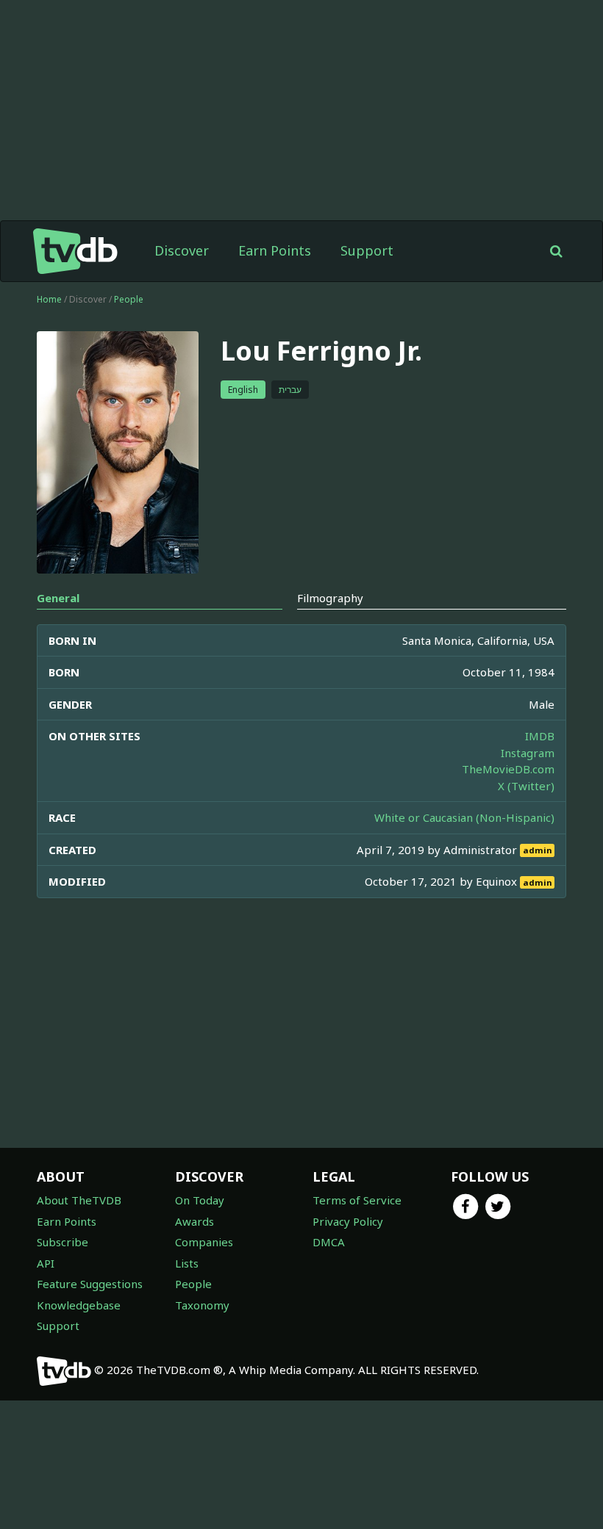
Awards (194, 1221)
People (128, 299)
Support (366, 250)
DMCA (329, 1242)
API (45, 1263)
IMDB (539, 736)
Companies (204, 1242)
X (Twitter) (526, 785)
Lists (187, 1263)
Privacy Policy (348, 1221)
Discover (181, 250)
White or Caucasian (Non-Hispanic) (464, 817)
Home (49, 299)
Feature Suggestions (90, 1283)
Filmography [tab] (330, 597)
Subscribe (62, 1242)
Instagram (527, 752)
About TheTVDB (79, 1200)
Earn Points (274, 250)
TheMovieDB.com (508, 769)
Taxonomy (202, 1305)
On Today (199, 1200)
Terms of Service (357, 1200)
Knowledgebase (79, 1305)
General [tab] (58, 597)
